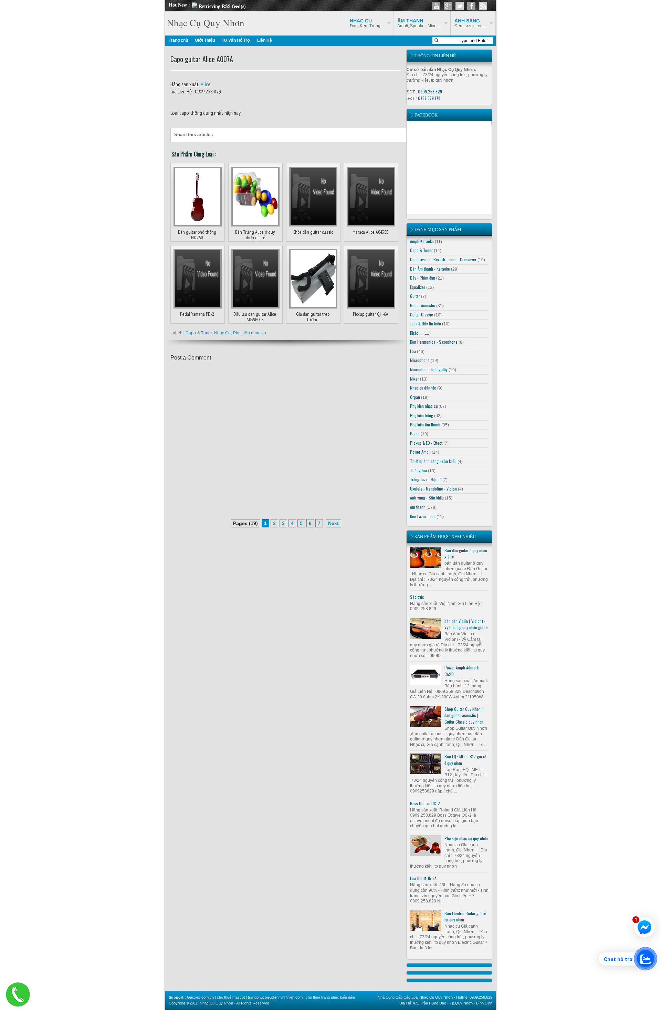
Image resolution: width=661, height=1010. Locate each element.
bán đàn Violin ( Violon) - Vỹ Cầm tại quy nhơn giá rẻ (465, 624)
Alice (205, 84)
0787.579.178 (429, 98)
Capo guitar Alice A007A (201, 59)
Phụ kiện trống (421, 415)
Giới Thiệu (205, 40)
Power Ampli (420, 452)
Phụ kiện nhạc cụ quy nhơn (466, 838)
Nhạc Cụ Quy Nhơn (205, 23)
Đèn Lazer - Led (423, 516)
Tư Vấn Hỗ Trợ (236, 40)
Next (333, 523)
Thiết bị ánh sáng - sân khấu (433, 461)
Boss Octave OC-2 (425, 803)
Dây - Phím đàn (422, 278)
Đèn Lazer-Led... (470, 23)
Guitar (415, 296)
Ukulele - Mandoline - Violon (433, 489)
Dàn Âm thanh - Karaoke (430, 269)
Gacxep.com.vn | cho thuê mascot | (217, 997)
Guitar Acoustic (422, 305)
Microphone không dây (429, 369)
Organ (415, 397)
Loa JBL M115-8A (423, 878)
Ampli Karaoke (422, 241)
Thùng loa (418, 470)
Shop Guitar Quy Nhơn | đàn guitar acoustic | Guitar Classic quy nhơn (463, 715)
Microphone (420, 360)
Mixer (414, 379)
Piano (415, 433)
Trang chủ (178, 40)
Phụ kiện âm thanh (425, 424)
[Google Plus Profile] (448, 6)
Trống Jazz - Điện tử (425, 479)
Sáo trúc (417, 597)
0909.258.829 (430, 91)
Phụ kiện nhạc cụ (249, 333)
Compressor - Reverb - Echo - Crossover (443, 259)
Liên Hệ (264, 40)
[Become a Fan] (471, 6)
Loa (413, 351)
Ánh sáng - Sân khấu (427, 498)
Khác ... (416, 333)
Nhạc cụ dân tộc (423, 388)
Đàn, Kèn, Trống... (367, 23)
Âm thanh (418, 507)
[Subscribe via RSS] (483, 6)
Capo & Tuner (199, 333)
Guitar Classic (421, 314)
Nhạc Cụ (222, 333)
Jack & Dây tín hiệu (425, 323)
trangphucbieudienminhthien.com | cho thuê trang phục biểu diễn (301, 997)
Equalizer (417, 287)
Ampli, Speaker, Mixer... (419, 23)
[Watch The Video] (436, 6)
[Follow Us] (459, 6)
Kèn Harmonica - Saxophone (434, 342)
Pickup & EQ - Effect (426, 443)
